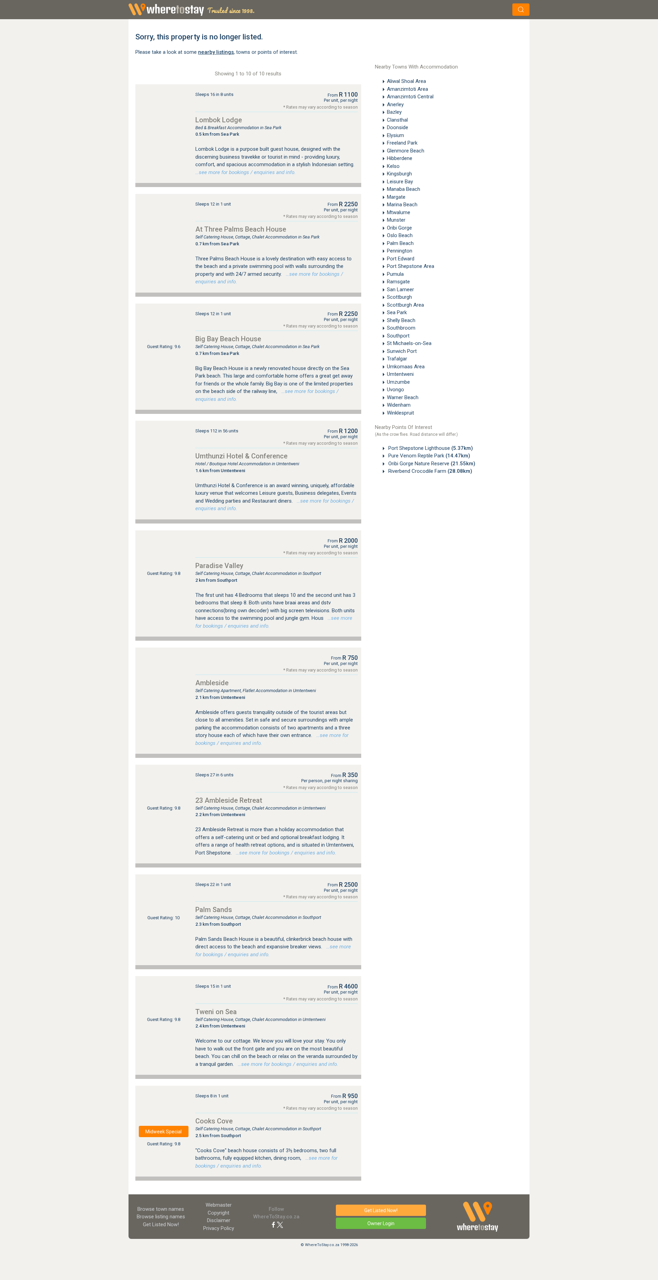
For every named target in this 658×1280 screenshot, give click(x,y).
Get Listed (161, 1224)
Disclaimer (218, 1220)
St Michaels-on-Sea (409, 343)
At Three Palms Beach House (240, 229)
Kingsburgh (399, 174)
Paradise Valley (219, 566)
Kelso (393, 166)
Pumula (395, 274)
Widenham (399, 405)
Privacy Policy (218, 1228)
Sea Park (397, 312)
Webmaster (219, 1205)
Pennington (399, 251)
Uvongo (395, 389)
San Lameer (400, 289)
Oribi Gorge (399, 228)
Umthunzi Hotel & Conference (241, 456)
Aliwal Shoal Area (406, 81)
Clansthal (397, 120)
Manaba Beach (403, 189)
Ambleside (212, 683)
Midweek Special (163, 1131)
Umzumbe (398, 382)
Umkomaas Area (406, 367)
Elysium (395, 135)
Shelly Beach (401, 320)
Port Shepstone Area (410, 266)
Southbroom (401, 328)
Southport (398, 336)
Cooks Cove (214, 1121)
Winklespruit (400, 413)
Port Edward (400, 259)
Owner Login (380, 1223)
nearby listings (216, 52)
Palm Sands (213, 910)
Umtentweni (400, 374)
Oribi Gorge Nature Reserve (431, 463)
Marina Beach (402, 204)
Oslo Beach (400, 235)
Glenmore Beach (405, 151)
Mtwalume (398, 212)
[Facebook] (273, 1224)
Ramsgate (398, 282)
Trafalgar (397, 359)
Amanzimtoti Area (407, 89)
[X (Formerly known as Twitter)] (280, 1224)
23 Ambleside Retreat (228, 800)
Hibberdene (399, 158)
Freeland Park (402, 143)
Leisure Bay (400, 182)
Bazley (394, 112)
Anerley (395, 104)
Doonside (397, 127)
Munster (396, 220)
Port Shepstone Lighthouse (430, 448)
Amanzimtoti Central (410, 97)
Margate (396, 197)
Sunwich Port (402, 351)
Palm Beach (400, 243)
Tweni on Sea (216, 1012)
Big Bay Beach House (228, 339)
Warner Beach (402, 397)
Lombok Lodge (218, 120)
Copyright (218, 1213)
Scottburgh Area (405, 305)
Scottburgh (399, 297)
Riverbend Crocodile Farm (429, 471)
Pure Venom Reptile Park (428, 456)
